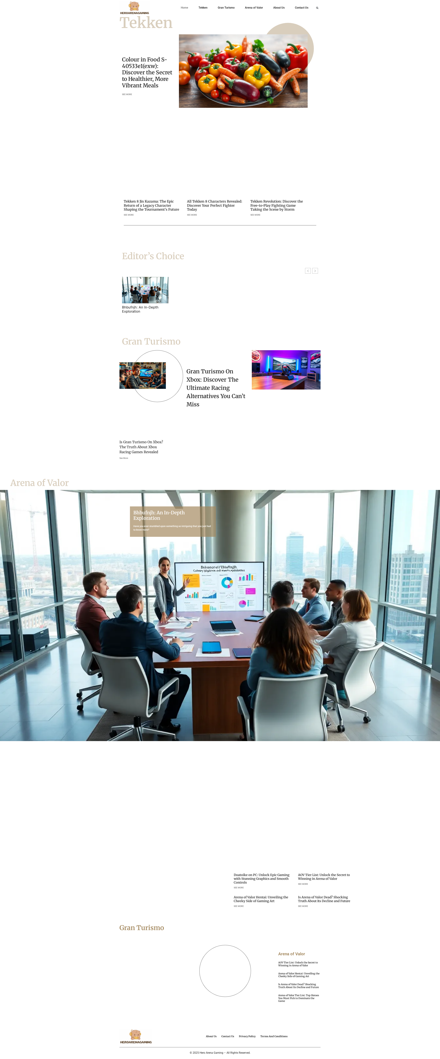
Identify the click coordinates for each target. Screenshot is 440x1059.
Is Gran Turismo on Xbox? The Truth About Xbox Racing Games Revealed (141, 447)
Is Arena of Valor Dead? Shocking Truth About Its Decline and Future (324, 899)
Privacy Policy (247, 1036)
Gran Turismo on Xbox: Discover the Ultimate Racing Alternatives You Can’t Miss (215, 388)
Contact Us (301, 7)
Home (184, 7)
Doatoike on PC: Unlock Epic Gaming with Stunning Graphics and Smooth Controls (261, 878)
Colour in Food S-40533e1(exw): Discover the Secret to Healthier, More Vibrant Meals (147, 72)
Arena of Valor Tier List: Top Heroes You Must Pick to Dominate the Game (298, 998)
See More (123, 458)
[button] (317, 8)
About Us (279, 7)
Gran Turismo (226, 7)
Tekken (203, 7)
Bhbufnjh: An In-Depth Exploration (140, 309)
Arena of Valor (254, 7)
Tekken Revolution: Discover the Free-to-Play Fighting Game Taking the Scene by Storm (276, 205)
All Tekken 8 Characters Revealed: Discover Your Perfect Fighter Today (214, 205)
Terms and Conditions (274, 1036)
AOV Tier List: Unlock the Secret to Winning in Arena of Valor (324, 877)
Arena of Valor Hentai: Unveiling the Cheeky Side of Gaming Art (261, 899)
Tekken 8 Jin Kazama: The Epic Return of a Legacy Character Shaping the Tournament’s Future (151, 205)
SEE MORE (127, 94)
